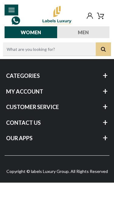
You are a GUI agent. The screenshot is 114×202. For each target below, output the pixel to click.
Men (83, 32)
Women (31, 32)
